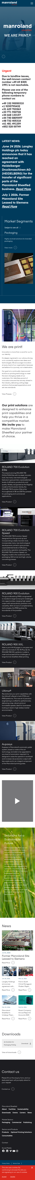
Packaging (6, 1122)
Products (5, 1132)
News (30, 1113)
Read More (23, 189)
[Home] (9, 3)
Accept (4, 1177)
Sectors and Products (10, 1129)
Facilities (12, 1109)
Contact (5, 1142)
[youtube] (14, 1151)
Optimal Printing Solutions (21, 1132)
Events (15, 1113)
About (4, 1109)
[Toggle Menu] (32, 3)
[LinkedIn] (7, 1150)
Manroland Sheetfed (9, 1106)
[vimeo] (11, 1151)
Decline (12, 1177)
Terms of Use (16, 1163)
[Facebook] (3, 1150)
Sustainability (23, 1109)
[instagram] (17, 1151)
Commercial (16, 1122)
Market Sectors (7, 1119)
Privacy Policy (6, 1163)
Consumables (7, 1136)
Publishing (27, 1122)
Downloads (6, 1113)
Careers (23, 1113)
